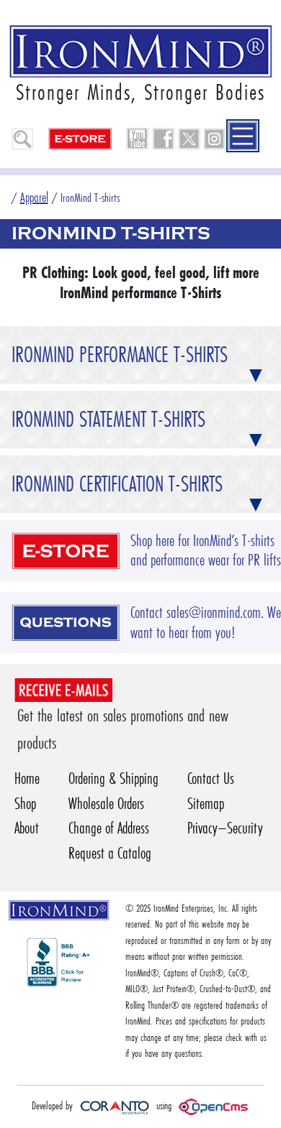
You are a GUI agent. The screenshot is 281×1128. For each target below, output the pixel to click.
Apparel (34, 197)
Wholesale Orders (106, 803)
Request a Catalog (109, 853)
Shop (25, 803)
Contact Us (210, 778)
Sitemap (205, 803)
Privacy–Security (225, 828)
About (26, 828)
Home (27, 778)
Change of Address (108, 828)
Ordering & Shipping (113, 778)
